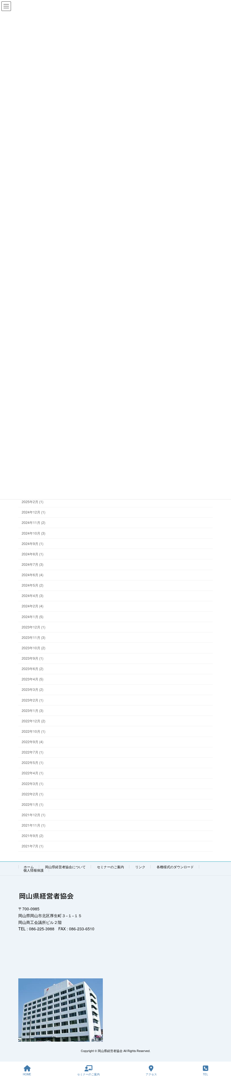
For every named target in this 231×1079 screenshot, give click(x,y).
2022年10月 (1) (33, 731)
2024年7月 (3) (32, 564)
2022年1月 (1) (32, 804)
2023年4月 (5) (32, 679)
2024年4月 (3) (32, 595)
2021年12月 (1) (33, 814)
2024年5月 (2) (32, 585)
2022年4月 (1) (32, 773)
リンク (140, 866)
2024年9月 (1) (32, 543)
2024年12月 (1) (33, 512)
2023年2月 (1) (32, 700)
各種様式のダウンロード (175, 866)
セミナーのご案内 (110, 866)
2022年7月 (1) (32, 752)
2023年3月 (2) (32, 689)
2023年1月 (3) (32, 710)
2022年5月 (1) (32, 762)
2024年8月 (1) (32, 553)
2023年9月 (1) (32, 658)
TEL (205, 1074)
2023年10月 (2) (33, 647)
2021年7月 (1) (32, 846)
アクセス (151, 1074)
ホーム (29, 866)
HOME (27, 1074)
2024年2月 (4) (32, 606)
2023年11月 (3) (33, 637)
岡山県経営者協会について (65, 866)
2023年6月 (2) (32, 668)
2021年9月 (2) (32, 835)
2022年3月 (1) (32, 783)
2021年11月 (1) (33, 825)
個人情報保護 (33, 870)
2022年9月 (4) (32, 741)
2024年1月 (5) (32, 616)
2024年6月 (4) (32, 575)
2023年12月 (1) (33, 627)
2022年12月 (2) (33, 720)
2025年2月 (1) (32, 501)
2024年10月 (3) (33, 533)
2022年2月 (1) (32, 793)
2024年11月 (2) (33, 522)
